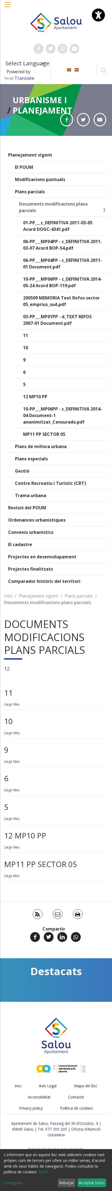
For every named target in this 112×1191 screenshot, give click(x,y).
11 (25, 335)
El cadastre (20, 544)
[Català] (69, 69)
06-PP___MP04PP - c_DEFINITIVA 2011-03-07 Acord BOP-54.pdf (62, 244)
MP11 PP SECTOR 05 (44, 434)
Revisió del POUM (27, 508)
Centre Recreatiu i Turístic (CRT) (50, 483)
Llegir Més (12, 704)
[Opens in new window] (66, 119)
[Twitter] (49, 937)
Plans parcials (30, 192)
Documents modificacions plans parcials (53, 207)
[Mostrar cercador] (103, 69)
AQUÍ (43, 1171)
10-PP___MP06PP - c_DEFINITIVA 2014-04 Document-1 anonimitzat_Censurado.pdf (62, 415)
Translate (24, 78)
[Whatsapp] (76, 937)
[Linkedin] (62, 937)
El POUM (24, 167)
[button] (7, 7)
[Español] (77, 69)
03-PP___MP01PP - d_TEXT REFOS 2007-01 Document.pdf (57, 320)
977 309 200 (56, 1129)
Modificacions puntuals (40, 179)
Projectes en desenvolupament (42, 557)
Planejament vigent (30, 155)
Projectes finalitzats (30, 569)
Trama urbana (30, 495)
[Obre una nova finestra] (38, 49)
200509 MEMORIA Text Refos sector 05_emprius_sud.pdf (61, 301)
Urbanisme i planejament (42, 105)
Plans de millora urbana (41, 446)
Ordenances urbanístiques (37, 520)
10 (25, 348)
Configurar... (14, 1182)
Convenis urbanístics (30, 532)
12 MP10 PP (35, 397)
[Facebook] (35, 937)
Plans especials (31, 459)
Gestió (22, 471)
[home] (56, 22)
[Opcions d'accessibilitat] (98, 15)
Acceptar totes (92, 1182)
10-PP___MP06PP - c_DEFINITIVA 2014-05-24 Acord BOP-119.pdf (62, 282)
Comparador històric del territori (44, 581)
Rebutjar (66, 1182)
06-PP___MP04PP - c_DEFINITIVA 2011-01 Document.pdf (62, 263)
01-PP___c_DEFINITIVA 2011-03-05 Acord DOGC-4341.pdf (57, 226)
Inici (8, 596)
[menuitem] (69, 69)
